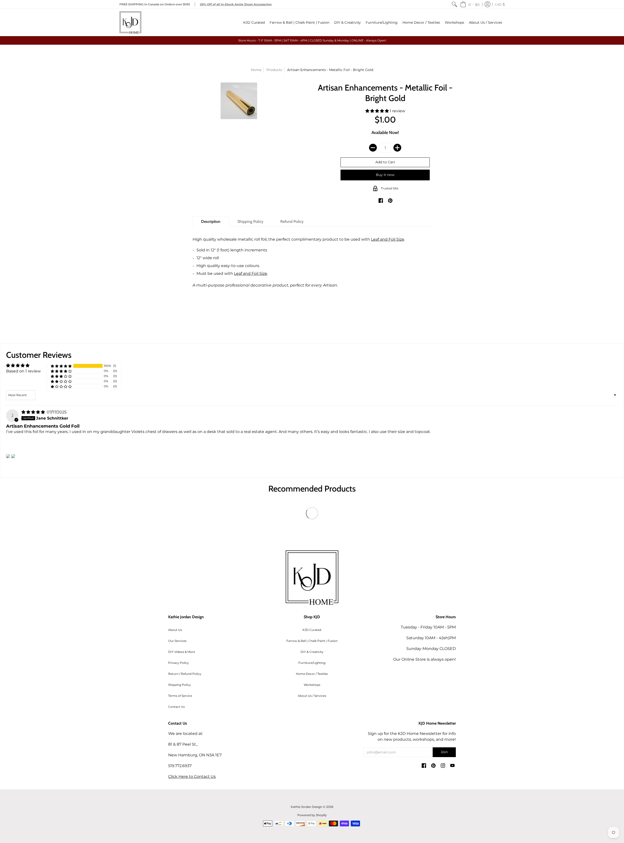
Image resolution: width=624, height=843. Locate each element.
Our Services (177, 641)
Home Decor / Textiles (312, 674)
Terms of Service (180, 696)
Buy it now (385, 175)
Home (256, 70)
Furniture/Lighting (311, 663)
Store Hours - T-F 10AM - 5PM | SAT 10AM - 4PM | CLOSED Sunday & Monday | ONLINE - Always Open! (312, 40)
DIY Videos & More (181, 652)
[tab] (211, 221)
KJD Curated (311, 630)
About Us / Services (312, 696)
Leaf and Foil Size (387, 239)
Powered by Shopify (312, 815)
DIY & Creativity (312, 652)
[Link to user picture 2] (13, 456)
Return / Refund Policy (184, 674)
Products (274, 70)
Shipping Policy (179, 685)
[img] (33, 412)
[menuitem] (454, 4)
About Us (175, 630)
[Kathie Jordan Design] (130, 22)
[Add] (397, 148)
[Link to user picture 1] (8, 456)
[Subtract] (373, 148)
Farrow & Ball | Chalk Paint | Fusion (312, 641)
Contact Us (176, 707)
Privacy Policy (178, 663)
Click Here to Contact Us (192, 776)
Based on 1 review (23, 371)
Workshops (312, 685)
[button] (470, 4)
